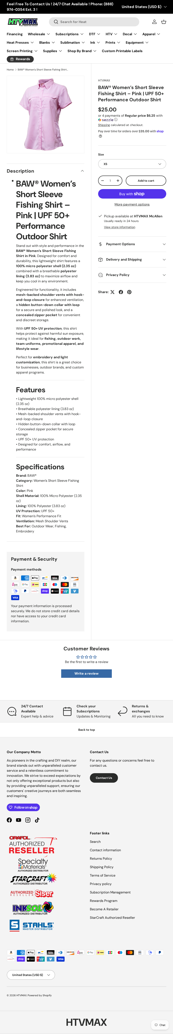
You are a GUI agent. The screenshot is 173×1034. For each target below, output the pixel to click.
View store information (119, 227)
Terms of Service (102, 875)
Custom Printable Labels (122, 51)
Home (10, 69)
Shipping (104, 125)
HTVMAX (104, 80)
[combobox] (94, 21)
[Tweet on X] (112, 292)
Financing (15, 34)
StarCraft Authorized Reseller (112, 917)
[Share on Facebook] (121, 292)
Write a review (86, 673)
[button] (132, 118)
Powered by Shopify (40, 995)
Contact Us (104, 778)
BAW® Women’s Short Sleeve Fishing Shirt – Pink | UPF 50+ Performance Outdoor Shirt (43, 69)
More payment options (132, 204)
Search (95, 841)
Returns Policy (101, 858)
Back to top (86, 730)
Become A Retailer (104, 909)
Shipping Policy (102, 867)
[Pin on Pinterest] (129, 292)
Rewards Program (103, 901)
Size (101, 154)
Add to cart (146, 181)
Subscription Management (110, 892)
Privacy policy (101, 884)
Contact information (105, 850)
